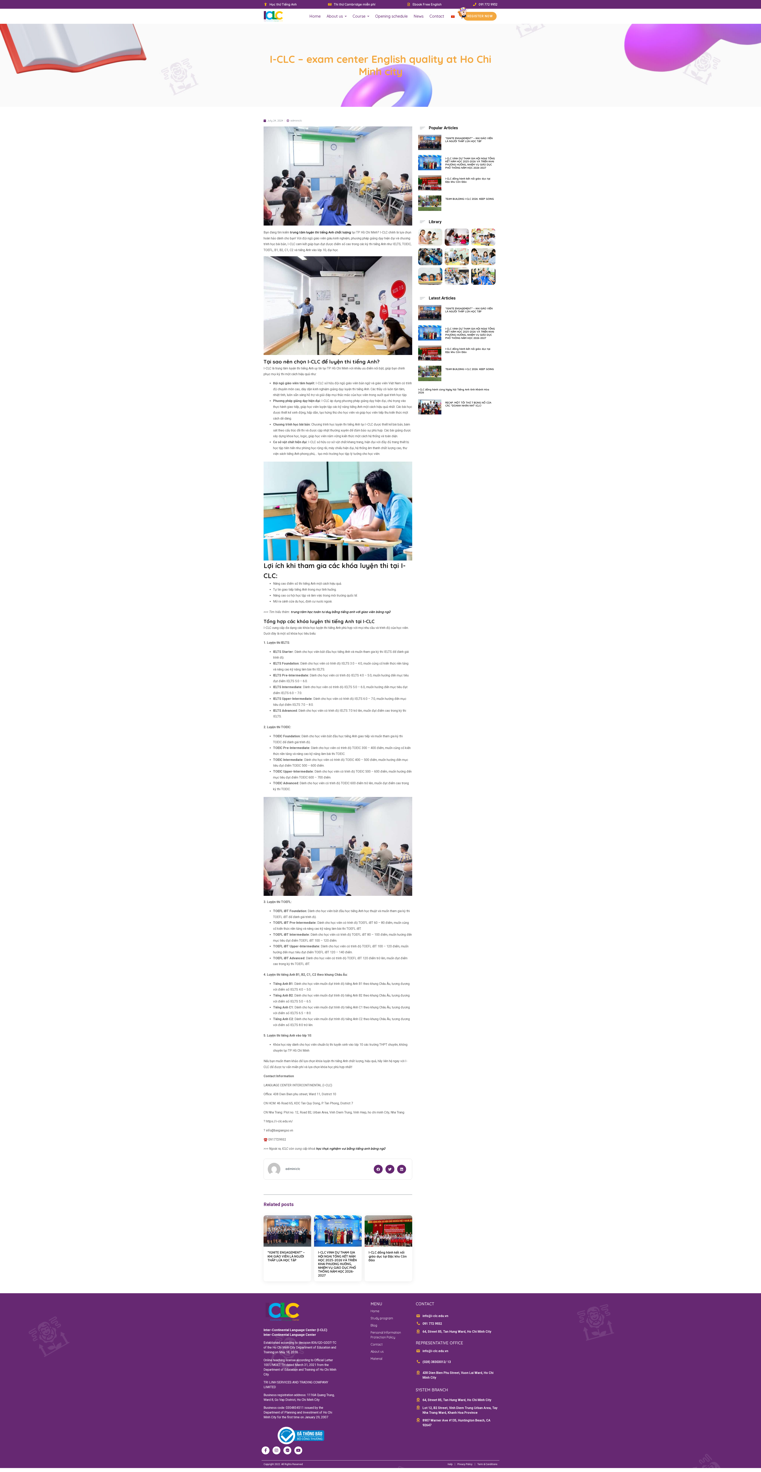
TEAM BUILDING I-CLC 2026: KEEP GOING (469, 198)
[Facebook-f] (266, 1450)
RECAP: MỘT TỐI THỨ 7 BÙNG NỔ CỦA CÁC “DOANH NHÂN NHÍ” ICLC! (468, 404)
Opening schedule (391, 16)
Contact (436, 16)
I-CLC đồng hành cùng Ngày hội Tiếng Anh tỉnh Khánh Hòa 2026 (453, 391)
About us (335, 16)
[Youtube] (298, 1450)
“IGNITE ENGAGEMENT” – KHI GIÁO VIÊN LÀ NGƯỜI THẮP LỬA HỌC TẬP (286, 1256)
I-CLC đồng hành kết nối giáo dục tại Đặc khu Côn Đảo (388, 1256)
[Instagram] (276, 1450)
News (419, 16)
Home (315, 16)
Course (359, 16)
